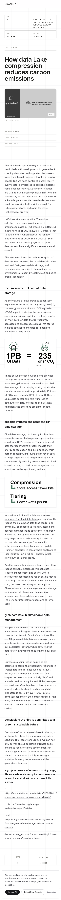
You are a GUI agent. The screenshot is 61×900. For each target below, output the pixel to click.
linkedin (43, 863)
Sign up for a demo (15, 770)
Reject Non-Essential (33, 892)
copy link (43, 857)
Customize (51, 892)
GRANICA (10, 4)
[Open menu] (53, 4)
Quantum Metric (29, 685)
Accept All (12, 892)
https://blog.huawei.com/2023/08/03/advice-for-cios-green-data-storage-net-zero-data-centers (29, 823)
